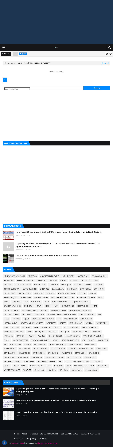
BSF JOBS (53, 280)
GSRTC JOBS (36, 302)
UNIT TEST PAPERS (20, 366)
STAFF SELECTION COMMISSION (80, 349)
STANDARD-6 (9, 357)
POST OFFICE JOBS (55, 336)
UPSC (49, 366)
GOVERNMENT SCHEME (86, 297)
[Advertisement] (56, 22)
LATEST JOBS (51, 323)
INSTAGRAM (26, 314)
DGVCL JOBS (98, 289)
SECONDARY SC (40, 344)
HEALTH (39, 306)
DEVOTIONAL (85, 289)
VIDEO (68, 366)
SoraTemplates (18, 443)
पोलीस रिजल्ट (64, 370)
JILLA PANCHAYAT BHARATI (43, 319)
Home (16, 434)
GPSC (100, 297)
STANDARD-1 (101, 349)
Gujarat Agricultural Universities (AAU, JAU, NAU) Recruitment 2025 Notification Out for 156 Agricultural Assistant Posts (57, 245)
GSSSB (46, 302)
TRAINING (97, 361)
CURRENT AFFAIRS (30, 289)
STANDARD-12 (39, 353)
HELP (47, 306)
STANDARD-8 (36, 357)
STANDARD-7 (23, 357)
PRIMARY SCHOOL (73, 336)
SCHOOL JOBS (15, 344)
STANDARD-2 (53, 353)
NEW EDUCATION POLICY (14, 331)
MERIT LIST (26, 327)
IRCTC (6, 319)
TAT (68, 357)
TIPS (66, 361)
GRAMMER (16, 302)
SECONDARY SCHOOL (57, 344)
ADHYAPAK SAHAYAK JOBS (14, 276)
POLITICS (41, 336)
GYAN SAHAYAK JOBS (12, 306)
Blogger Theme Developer (47, 443)
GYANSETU (28, 306)
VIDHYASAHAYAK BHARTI (84, 366)
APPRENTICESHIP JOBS (25, 280)
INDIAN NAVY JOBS (11, 314)
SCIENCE (27, 344)
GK (73, 297)
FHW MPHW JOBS (10, 297)
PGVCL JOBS (20, 336)
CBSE (96, 280)
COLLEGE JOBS (39, 284)
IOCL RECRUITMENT (87, 314)
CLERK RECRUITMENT (23, 284)
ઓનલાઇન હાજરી (91, 370)
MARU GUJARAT (75, 323)
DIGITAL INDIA (9, 293)
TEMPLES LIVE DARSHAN (46, 361)
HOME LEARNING (67, 306)
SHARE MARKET (10, 349)
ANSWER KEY (9, 280)
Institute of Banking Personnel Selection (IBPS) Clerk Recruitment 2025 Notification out (56, 400)
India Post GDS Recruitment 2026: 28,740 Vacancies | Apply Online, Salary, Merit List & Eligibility (59, 232)
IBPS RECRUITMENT (11, 310)
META (36, 327)
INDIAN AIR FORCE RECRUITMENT (35, 310)
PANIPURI (96, 331)
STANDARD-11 (24, 353)
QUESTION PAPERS (20, 340)
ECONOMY (51, 293)
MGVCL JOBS (46, 327)
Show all (105, 63)
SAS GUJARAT (103, 340)
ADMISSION (32, 276)
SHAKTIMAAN (90, 344)
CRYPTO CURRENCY (11, 289)
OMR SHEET (52, 331)
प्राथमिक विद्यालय (76, 370)
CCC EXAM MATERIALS (69, 434)
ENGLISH (92, 293)
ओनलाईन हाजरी (39, 370)
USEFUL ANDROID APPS (49, 434)
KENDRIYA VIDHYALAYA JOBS (32, 323)
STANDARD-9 (50, 357)
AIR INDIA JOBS (68, 276)
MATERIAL (89, 323)
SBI (5, 344)
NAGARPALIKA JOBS (89, 327)
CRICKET (88, 284)
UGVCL (7, 366)
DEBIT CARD (72, 289)
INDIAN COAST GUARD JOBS (80, 310)
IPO (99, 314)
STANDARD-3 (67, 353)
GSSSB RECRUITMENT (60, 302)
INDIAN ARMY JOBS (58, 310)
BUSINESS (73, 280)
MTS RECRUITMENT (71, 327)
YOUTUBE (27, 370)
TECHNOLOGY (28, 361)
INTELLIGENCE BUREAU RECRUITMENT (61, 314)
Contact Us (33, 434)
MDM (6, 327)
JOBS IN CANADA (70, 319)
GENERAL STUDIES (41, 297)
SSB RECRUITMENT (40, 349)
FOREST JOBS (26, 297)
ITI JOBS (26, 319)
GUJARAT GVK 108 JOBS (81, 302)
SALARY (91, 340)
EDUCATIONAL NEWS (66, 293)
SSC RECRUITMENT (58, 349)
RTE (83, 340)
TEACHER (77, 357)
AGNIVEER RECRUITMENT (49, 276)
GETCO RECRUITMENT (59, 297)
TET (60, 361)
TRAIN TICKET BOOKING (81, 361)
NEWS (29, 331)
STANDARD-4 (80, 353)
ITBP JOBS (16, 319)
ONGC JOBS (64, 331)
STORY (61, 357)
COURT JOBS (66, 284)
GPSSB (6, 302)
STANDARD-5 (94, 353)
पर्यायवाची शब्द (52, 370)
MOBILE (58, 327)
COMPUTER (53, 284)
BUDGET (63, 280)
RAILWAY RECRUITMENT (40, 340)
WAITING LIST (102, 366)
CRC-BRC (77, 284)
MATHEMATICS (101, 323)
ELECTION (82, 293)
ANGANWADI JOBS (99, 276)
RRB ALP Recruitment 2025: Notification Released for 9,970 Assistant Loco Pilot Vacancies (56, 412)
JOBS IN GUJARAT (10, 323)
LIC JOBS (63, 323)
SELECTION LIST (76, 344)
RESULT (55, 340)
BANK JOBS (42, 280)
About (24, 434)
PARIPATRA (8, 336)
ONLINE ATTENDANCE (80, 331)
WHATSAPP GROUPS (12, 370)
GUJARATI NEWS (86, 434)
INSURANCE (39, 314)
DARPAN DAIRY (58, 289)
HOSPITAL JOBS (83, 306)
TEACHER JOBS (89, 357)
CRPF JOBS (99, 284)
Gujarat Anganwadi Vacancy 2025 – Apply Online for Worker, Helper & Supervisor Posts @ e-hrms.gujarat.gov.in (57, 390)
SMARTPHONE (24, 349)
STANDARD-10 (9, 353)
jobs (58, 319)
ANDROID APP (83, 276)
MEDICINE (15, 327)
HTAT (95, 306)
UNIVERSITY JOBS (36, 366)
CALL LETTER (85, 280)
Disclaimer (43, 438)
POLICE (31, 336)
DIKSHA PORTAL (25, 293)
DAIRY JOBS (44, 289)
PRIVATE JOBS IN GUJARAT (93, 336)
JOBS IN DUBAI (86, 319)
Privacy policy (31, 438)
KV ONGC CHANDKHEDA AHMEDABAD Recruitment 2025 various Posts (46, 255)
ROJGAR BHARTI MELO (70, 340)
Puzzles (7, 340)
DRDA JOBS (38, 293)
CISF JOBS (7, 284)
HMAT (55, 306)
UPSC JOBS (58, 366)
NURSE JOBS (39, 331)
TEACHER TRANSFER (11, 361)
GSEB (26, 302)
